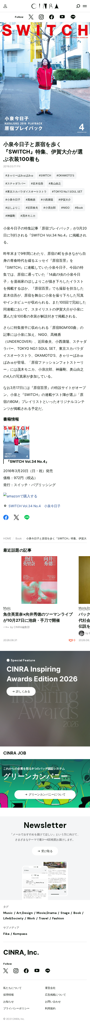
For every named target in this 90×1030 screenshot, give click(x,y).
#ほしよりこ (12, 207)
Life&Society (13, 918)
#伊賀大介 (65, 199)
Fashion (58, 918)
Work (31, 918)
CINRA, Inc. (21, 952)
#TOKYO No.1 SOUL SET (67, 191)
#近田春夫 (32, 207)
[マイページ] (5, 6)
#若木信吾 (37, 183)
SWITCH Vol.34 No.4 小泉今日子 (35, 506)
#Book (79, 207)
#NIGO (65, 207)
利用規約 (50, 1008)
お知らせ (8, 1001)
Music (8, 912)
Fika (6, 933)
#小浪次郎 (49, 207)
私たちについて (12, 987)
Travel (43, 918)
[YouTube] (62, 17)
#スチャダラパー (15, 183)
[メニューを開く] (84, 6)
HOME (7, 538)
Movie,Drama (46, 912)
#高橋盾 (30, 199)
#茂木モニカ (28, 215)
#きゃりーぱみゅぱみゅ (19, 175)
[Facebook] (51, 17)
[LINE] (73, 17)
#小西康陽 (47, 199)
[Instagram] (41, 17)
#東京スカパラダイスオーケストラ (26, 191)
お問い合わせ (53, 1001)
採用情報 (8, 994)
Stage (65, 912)
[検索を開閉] (78, 6)
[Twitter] (31, 17)
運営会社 (50, 987)
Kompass (20, 933)
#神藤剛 (10, 215)
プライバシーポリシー (16, 1008)
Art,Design (24, 912)
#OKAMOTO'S (65, 175)
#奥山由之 (55, 183)
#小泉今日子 (12, 199)
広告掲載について (55, 994)
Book (19, 538)
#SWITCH (45, 175)
